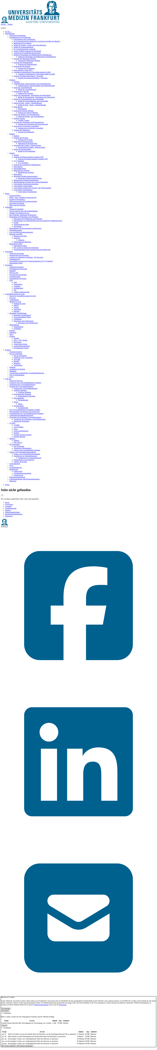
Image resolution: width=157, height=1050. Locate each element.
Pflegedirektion (19, 398)
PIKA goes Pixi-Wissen (17, 205)
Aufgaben (17, 286)
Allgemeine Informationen (22, 448)
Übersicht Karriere (15, 352)
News (11, 334)
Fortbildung (18, 319)
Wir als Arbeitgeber (15, 354)
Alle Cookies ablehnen (8, 1046)
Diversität (17, 359)
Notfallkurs (17, 329)
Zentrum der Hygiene (21, 138)
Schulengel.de (18, 475)
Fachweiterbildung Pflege (22, 317)
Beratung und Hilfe (15, 234)
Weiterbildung (14, 325)
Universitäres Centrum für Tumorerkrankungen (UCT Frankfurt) (31, 261)
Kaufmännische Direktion (22, 394)
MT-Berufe (17, 342)
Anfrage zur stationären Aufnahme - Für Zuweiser (26, 257)
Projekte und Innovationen (23, 435)
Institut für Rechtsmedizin (22, 149)
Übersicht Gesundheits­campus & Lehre (22, 296)
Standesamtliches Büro (21, 224)
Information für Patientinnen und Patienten (23, 217)
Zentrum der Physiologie (22, 66)
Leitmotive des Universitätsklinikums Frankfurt (25, 383)
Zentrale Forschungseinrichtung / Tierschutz (28, 76)
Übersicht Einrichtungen (17, 35)
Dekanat (16, 311)
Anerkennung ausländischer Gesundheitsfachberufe (26, 373)
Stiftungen (12, 481)
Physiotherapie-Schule (21, 348)
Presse (7, 502)
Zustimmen (7, 1013)
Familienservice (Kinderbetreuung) (25, 456)
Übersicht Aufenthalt (16, 209)
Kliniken (12, 80)
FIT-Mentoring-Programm (18, 269)
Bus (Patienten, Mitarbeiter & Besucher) (22, 215)
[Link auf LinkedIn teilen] (78, 839)
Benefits (16, 361)
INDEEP (12, 271)
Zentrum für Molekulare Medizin (25, 59)
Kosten (16, 223)
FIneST (16, 305)
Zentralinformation (15, 230)
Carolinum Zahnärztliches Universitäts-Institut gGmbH (32, 72)
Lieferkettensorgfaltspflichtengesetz (21, 415)
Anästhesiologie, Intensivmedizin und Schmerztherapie (32, 84)
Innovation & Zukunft (16, 203)
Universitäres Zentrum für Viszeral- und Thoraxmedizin (32, 188)
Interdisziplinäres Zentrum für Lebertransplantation (31, 182)
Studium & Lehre (15, 302)
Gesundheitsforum (15, 467)
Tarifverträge (18, 365)
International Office (16, 244)
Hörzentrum (18, 174)
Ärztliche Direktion (20, 390)
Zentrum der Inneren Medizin (24, 111)
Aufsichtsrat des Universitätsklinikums (22, 385)
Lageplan (8, 506)
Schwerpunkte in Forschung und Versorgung (24, 411)
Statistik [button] (4, 1025)
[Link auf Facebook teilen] (78, 683)
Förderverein (13, 469)
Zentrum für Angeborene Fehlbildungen (27, 165)
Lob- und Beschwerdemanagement (21, 232)
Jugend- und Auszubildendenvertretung (27, 450)
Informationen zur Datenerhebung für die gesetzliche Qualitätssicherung (38, 221)
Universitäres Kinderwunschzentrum (26, 184)
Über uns (12, 298)
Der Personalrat (14, 444)
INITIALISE (13, 273)
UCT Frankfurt (19, 161)
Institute (12, 134)
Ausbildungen (14, 300)
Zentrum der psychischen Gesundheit (26, 126)
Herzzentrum (18, 107)
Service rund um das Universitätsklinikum (23, 211)
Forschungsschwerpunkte (18, 275)
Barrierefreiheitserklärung (13, 514)
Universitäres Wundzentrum (23, 190)
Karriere (16, 433)
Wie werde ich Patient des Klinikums (26, 248)
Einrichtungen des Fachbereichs (20, 37)
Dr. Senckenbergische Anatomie (24, 49)
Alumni (16, 307)
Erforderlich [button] (5, 1011)
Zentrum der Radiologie (22, 130)
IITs (15, 290)
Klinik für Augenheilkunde (23, 87)
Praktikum (12, 371)
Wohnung (17, 363)
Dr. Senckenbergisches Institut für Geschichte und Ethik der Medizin (37, 41)
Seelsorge (17, 238)
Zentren (12, 153)
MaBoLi (12, 439)
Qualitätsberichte (10, 508)
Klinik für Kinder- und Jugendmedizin (27, 115)
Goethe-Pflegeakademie (22, 346)
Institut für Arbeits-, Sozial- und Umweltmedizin (30, 45)
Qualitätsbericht (14, 259)
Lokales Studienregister (21, 292)
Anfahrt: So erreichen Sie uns (19, 213)
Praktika (12, 331)
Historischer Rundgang (21, 421)
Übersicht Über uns (16, 381)
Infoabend (12, 332)
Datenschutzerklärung (12, 512)
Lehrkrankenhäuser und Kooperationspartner (24, 479)
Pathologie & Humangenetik (23, 141)
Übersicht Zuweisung (16, 253)
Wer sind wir (18, 442)
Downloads (17, 226)
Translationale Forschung (17, 278)
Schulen (12, 336)
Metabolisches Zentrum (21, 170)
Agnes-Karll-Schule (20, 344)
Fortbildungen (18, 288)
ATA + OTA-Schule (20, 340)
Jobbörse (12, 367)
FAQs (11, 377)
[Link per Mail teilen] (78, 995)
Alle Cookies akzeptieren (25, 1046)
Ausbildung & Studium (17, 369)
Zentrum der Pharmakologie (23, 62)
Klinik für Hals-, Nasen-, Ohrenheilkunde (28, 103)
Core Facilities (18, 427)
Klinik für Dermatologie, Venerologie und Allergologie (32, 95)
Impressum (8, 516)
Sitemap (8, 510)
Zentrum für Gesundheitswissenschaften (27, 53)
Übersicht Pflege (15, 195)
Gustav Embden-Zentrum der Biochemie (27, 51)
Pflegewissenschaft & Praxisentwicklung (23, 201)
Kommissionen (19, 406)
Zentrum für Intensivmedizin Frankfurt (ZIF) (29, 157)
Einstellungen (6, 1008)
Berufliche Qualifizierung (18, 313)
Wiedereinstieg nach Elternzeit (24, 460)
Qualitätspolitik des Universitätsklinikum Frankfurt (26, 413)
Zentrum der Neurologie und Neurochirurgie (29, 122)
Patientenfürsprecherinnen (22, 242)
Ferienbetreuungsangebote (22, 473)
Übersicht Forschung (16, 267)
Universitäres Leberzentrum (23, 186)
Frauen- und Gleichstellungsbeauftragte (22, 452)
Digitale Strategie (19, 437)
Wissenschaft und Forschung (19, 255)
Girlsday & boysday (20, 462)
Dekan (16, 402)
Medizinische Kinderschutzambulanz (26, 180)
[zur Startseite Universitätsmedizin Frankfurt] (30, 22)
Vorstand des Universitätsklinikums (21, 386)
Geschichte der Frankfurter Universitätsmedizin (25, 417)
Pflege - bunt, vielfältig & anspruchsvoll (22, 197)
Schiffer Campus (19, 118)
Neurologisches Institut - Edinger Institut (27, 145)
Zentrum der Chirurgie (21, 91)
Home (7, 485)
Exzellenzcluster (14, 277)
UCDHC (12, 423)
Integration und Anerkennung (24, 321)
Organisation (18, 284)
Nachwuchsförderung (21, 431)
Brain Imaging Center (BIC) (23, 70)
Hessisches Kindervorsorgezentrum (25, 176)
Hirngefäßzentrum (20, 169)
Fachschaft (17, 309)
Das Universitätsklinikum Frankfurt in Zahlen (24, 410)
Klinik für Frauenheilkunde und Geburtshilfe (29, 99)
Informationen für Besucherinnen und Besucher (25, 228)
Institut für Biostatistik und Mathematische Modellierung (33, 55)
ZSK (11, 280)
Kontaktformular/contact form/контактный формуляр (32, 249)
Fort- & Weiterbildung (16, 375)
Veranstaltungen (14, 464)
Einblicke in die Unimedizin (23, 357)
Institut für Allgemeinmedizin (23, 47)
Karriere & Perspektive (17, 199)
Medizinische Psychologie (22, 43)
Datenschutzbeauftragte (17, 477)
